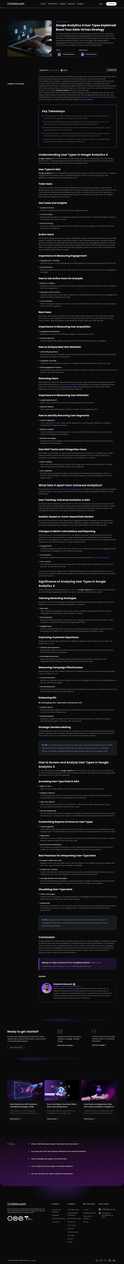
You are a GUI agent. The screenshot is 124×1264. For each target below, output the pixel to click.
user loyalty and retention (67, 384)
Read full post (14, 1119)
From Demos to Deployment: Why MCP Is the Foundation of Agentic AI (99, 1105)
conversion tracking (101, 557)
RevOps (85, 1222)
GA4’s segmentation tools (50, 423)
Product (43, 4)
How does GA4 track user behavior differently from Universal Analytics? (58, 1151)
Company (80, 4)
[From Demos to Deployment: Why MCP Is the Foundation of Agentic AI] (98, 1090)
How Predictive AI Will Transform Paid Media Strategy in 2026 (23, 1105)
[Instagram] (115, 70)
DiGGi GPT (70, 1229)
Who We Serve (52, 4)
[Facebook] (108, 70)
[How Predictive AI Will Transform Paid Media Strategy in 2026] (25, 1090)
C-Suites (86, 1210)
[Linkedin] (113, 70)
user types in (80, 590)
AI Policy (33, 1260)
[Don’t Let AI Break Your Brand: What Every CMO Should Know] (62, 1090)
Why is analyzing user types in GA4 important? (49, 1159)
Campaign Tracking (58, 1219)
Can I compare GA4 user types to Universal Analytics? (52, 1166)
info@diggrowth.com (64, 966)
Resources (71, 4)
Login (100, 4)
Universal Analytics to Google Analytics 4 (68, 489)
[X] (110, 70)
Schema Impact (72, 1232)
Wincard (70, 1239)
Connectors (56, 1222)
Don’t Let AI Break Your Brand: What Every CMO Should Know (61, 1105)
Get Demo (111, 4)
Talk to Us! (95, 962)
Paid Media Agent (73, 1210)
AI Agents (63, 4)
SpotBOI (70, 1242)
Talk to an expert (98, 1045)
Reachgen (70, 1235)
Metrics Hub (71, 1222)
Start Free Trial (15, 1047)
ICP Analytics (71, 1225)
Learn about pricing (64, 1045)
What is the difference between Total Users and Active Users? (55, 1144)
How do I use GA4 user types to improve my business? (52, 1174)
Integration (55, 1215)
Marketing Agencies (89, 1213)
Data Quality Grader (74, 1219)
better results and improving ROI (90, 97)
